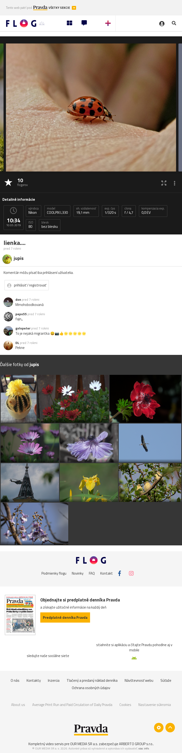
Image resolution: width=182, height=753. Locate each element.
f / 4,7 (128, 210)
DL (17, 342)
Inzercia (53, 680)
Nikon (33, 210)
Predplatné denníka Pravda (65, 617)
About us (18, 704)
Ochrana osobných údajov (91, 687)
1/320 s (110, 210)
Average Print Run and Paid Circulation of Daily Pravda (72, 704)
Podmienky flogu (53, 573)
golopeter (23, 328)
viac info (143, 748)
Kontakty (34, 680)
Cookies (125, 704)
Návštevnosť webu (139, 680)
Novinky (77, 573)
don (18, 299)
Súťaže (165, 680)
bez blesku (49, 224)
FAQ (92, 573)
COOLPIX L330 (57, 210)
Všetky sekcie (60, 7)
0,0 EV (153, 210)
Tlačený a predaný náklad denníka (92, 680)
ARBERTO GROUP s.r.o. (136, 744)
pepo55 (21, 314)
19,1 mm (86, 210)
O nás (15, 680)
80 (30, 224)
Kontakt (106, 573)
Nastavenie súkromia (154, 704)
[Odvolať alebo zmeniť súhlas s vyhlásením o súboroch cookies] (159, 727)
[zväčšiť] (163, 182)
